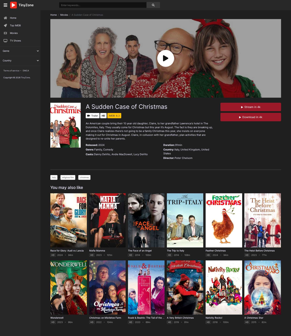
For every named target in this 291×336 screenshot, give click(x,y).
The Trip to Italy (175, 250)
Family (98, 149)
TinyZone (25, 77)
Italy (176, 149)
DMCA (26, 70)
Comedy (108, 149)
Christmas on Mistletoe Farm (105, 317)
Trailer (94, 115)
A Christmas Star (253, 317)
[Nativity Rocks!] (224, 287)
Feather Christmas (216, 250)
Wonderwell (56, 317)
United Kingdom (190, 149)
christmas (84, 177)
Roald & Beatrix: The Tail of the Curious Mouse (153, 317)
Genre (6, 50)
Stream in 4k (252, 107)
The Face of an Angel (140, 250)
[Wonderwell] (68, 287)
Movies (14, 33)
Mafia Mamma (97, 250)
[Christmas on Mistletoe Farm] (107, 287)
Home (13, 17)
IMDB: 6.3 (114, 115)
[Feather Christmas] (224, 220)
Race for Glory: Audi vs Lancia (67, 250)
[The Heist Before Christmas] (262, 220)
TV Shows (15, 40)
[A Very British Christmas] (185, 287)
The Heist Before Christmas (259, 250)
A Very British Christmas (180, 317)
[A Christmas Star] (262, 287)
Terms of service (11, 70)
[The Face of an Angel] (146, 220)
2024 (101, 145)
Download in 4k (252, 117)
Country (7, 60)
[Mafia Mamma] (107, 220)
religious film (68, 177)
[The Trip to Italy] (185, 220)
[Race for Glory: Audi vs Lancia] (68, 220)
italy (54, 177)
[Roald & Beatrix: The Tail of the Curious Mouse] (146, 287)
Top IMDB (15, 25)
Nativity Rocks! (214, 317)
